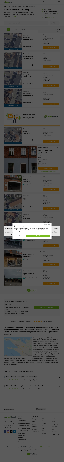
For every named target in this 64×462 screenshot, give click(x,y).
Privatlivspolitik (46, 224)
